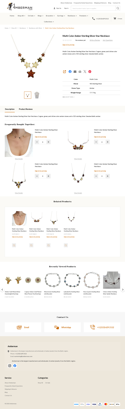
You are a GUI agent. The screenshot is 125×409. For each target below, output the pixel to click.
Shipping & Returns (100, 3)
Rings (40, 16)
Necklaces (71, 16)
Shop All (21, 16)
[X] (84, 71)
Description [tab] (9, 109)
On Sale (30, 16)
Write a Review (95, 40)
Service (8, 378)
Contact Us (116, 3)
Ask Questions (108, 40)
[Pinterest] (89, 71)
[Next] (123, 290)
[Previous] (2, 290)
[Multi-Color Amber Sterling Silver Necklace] (19, 218)
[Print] (80, 71)
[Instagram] (10, 366)
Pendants (82, 16)
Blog (109, 3)
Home (12, 16)
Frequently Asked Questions (83, 3)
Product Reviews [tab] (26, 109)
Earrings (60, 16)
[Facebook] (70, 71)
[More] (24, 16)
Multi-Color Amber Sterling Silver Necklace (46, 131)
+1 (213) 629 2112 (21, 353)
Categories (43, 378)
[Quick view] (14, 245)
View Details (19, 159)
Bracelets (49, 16)
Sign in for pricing (68, 44)
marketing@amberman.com (23, 356)
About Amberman (66, 3)
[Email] (75, 71)
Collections (48, 22)
